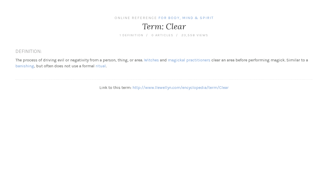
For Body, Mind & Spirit (186, 18)
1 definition (132, 35)
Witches (151, 60)
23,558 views (194, 35)
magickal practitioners (189, 60)
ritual (101, 65)
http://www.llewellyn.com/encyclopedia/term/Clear (180, 87)
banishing (24, 65)
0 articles (162, 35)
